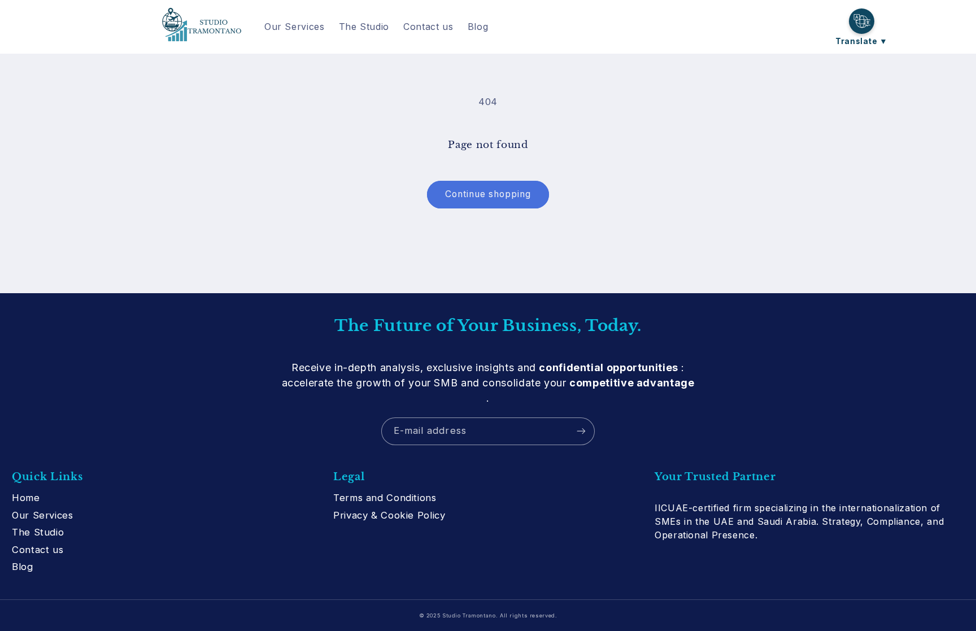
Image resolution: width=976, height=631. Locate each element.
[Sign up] (581, 431)
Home (26, 497)
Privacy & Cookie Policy (389, 515)
